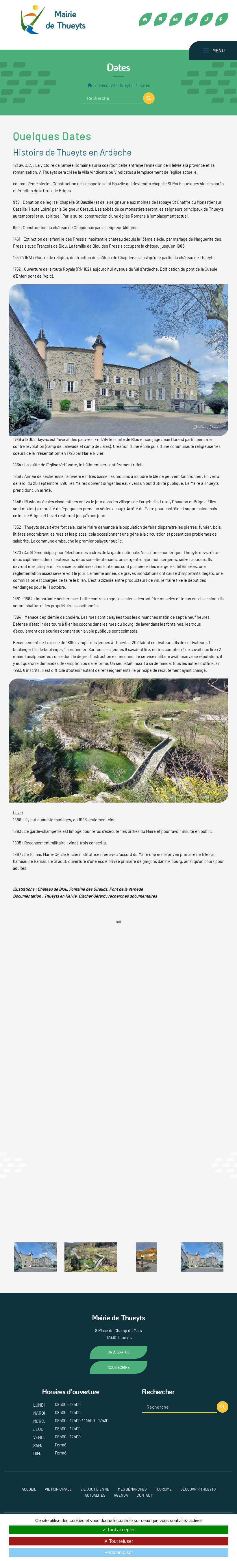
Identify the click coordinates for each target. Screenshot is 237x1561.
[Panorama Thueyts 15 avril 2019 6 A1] (118, 359)
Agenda (121, 1495)
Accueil (145, 19)
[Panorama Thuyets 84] (118, 740)
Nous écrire (119, 1367)
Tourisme (163, 1489)
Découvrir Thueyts (115, 85)
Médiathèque (160, 19)
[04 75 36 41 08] (206, 19)
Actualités (175, 19)
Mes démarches (132, 1489)
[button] (149, 98)
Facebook (221, 19)
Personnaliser (118, 1552)
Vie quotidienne (94, 1489)
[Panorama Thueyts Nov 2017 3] (127, 1256)
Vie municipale (58, 1489)
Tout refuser (120, 1541)
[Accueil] (89, 85)
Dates (145, 85)
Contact (191, 19)
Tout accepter (120, 1529)
